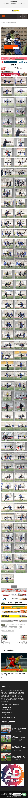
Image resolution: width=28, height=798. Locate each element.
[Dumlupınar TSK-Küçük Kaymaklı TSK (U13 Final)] (6, 729)
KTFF (21, 627)
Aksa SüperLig (8, 48)
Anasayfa (5, 21)
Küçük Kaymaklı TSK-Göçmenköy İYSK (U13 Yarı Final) (14, 3)
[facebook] (18, 16)
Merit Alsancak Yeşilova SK (8, 630)
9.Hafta (23, 624)
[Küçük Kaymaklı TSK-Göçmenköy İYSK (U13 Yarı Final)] (6, 757)
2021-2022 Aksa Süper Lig (13, 624)
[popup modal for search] (25, 16)
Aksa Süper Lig (19, 669)
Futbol (16, 48)
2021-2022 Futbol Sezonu (15, 21)
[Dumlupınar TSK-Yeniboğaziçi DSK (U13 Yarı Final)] (6, 748)
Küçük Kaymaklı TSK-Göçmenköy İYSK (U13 (18, 756)
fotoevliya (4, 627)
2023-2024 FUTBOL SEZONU (8, 669)
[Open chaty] (24, 794)
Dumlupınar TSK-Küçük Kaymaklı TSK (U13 (19, 729)
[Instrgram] (20, 16)
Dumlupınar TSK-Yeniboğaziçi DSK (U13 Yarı (19, 748)
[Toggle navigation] (3, 16)
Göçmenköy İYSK (13, 627)
